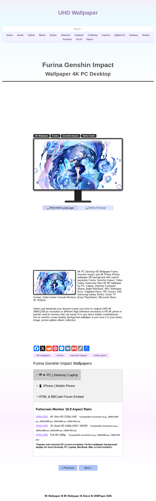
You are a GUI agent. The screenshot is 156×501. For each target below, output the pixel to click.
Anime (31, 35)
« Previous (68, 467)
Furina (55, 136)
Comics (106, 35)
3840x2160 (42, 416)
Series (53, 35)
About (86, 496)
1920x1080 (42, 435)
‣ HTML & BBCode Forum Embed (60, 397)
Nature (146, 35)
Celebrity (93, 35)
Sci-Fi (79, 39)
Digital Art (119, 35)
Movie (42, 35)
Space (89, 39)
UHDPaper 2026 (103, 496)
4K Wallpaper (41, 136)
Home (9, 35)
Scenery (67, 39)
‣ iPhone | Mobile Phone (56, 386)
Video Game (89, 136)
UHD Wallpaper (78, 13)
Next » (88, 467)
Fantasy (133, 35)
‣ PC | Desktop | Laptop (57, 375)
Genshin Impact (71, 136)
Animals (79, 35)
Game (20, 35)
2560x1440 (42, 425)
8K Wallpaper (71, 496)
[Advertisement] (78, 240)
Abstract (65, 35)
